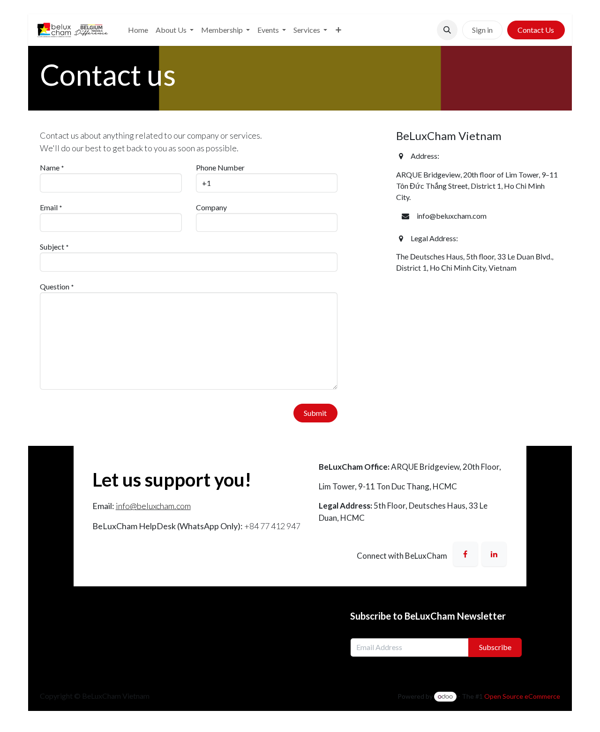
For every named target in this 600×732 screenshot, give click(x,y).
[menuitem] (138, 30)
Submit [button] (315, 412)
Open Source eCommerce (522, 696)
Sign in (482, 29)
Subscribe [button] (495, 647)
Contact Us (536, 29)
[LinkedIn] (494, 554)
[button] (447, 30)
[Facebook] (465, 554)
